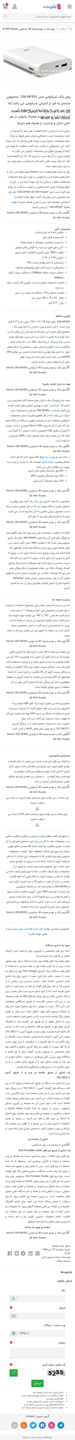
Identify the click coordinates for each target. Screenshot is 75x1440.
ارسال (37, 1383)
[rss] (23, 1425)
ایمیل (62, 1308)
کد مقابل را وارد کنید (53, 1365)
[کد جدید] (14, 1373)
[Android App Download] (37, 808)
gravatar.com (56, 1404)
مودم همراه (47, 462)
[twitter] (33, 1425)
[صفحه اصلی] (70, 29)
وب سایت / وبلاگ (54, 1325)
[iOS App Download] (37, 825)
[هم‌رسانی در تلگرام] (23, 1254)
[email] (14, 1425)
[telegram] (60, 1425)
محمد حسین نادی (51, 1257)
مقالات (62, 29)
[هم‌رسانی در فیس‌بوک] (10, 1254)
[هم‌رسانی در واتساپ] (37, 1254)
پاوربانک (54, 342)
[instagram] (51, 1425)
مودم (49, 662)
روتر (59, 723)
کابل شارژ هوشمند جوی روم (28, 929)
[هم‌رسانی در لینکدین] (30, 1254)
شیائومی (52, 131)
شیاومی (35, 327)
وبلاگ (59, 1261)
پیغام (62, 1343)
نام (63, 1290)
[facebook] (42, 1425)
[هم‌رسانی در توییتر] (17, 1254)
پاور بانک (13, 172)
